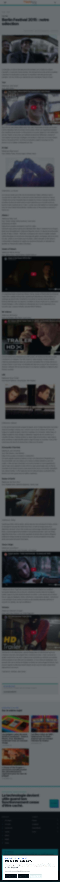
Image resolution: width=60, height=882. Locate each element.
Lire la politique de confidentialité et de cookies (17, 871)
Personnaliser (35, 876)
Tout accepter (23, 876)
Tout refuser (11, 876)
